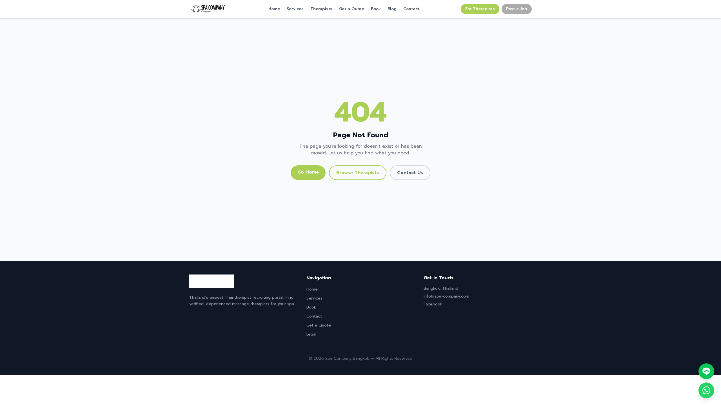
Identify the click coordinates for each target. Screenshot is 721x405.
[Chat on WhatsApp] (706, 390)
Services (295, 9)
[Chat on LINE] (706, 371)
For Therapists (480, 9)
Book (376, 9)
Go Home (308, 172)
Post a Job (516, 9)
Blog (392, 9)
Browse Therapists (357, 172)
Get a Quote (351, 9)
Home (274, 9)
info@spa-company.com (446, 296)
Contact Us (410, 172)
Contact (411, 9)
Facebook (433, 304)
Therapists (321, 9)
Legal (311, 334)
